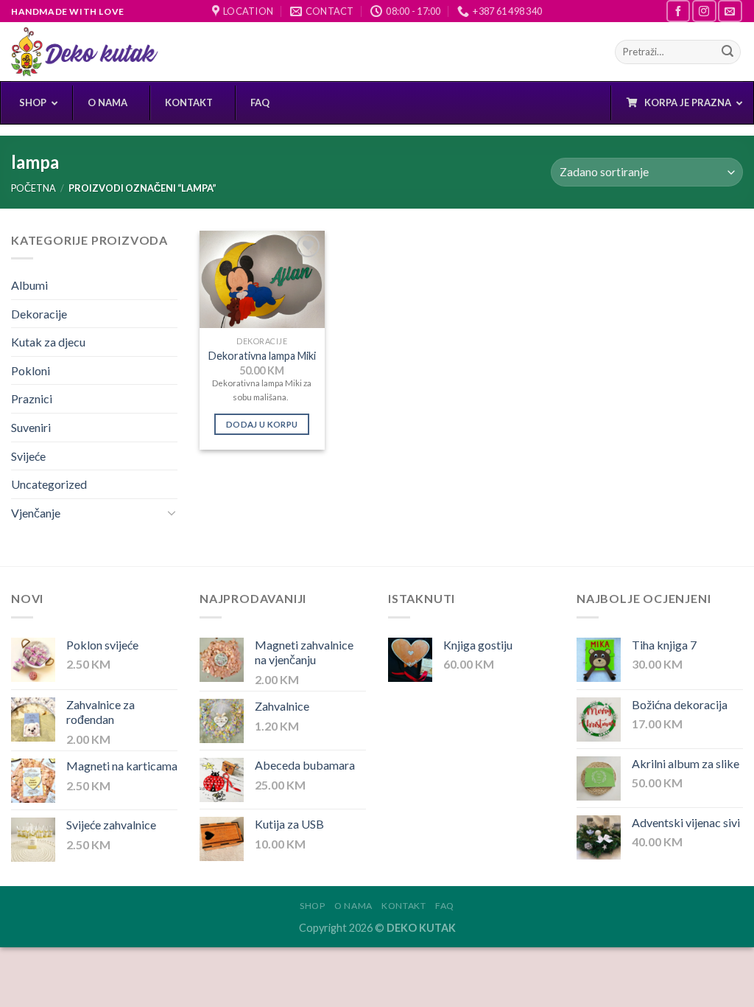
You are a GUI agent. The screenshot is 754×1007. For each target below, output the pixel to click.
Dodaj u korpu (262, 424)
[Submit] (727, 52)
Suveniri (31, 427)
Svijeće (28, 456)
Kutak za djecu (48, 342)
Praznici (31, 398)
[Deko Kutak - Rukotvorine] (84, 52)
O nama (353, 905)
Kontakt (403, 905)
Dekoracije (39, 314)
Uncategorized (49, 484)
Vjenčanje (35, 513)
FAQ (444, 905)
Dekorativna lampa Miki (262, 355)
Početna (33, 188)
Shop (312, 905)
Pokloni (30, 370)
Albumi (29, 285)
